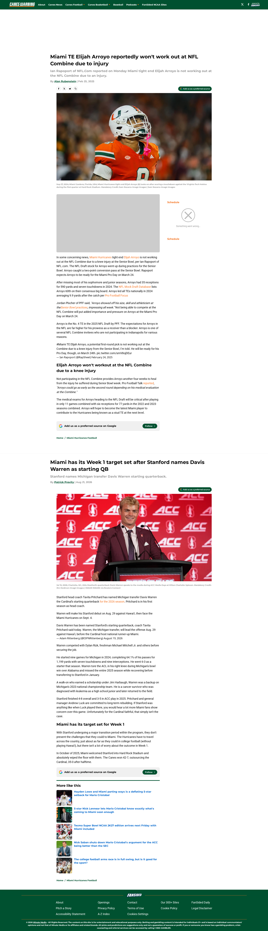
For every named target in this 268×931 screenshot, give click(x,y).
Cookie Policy (169, 908)
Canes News (55, 4)
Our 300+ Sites (170, 902)
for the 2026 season (112, 601)
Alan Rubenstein (65, 81)
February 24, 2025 (102, 357)
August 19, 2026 (113, 638)
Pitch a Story (63, 908)
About (41, 4)
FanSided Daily (200, 902)
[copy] (75, 88)
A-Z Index (104, 914)
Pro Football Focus (116, 295)
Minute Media (39, 922)
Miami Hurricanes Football (82, 438)
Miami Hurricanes (100, 257)
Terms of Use (135, 908)
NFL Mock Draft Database (135, 286)
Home (59, 438)
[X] (242, 4)
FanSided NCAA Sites (154, 4)
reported (148, 383)
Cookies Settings (137, 914)
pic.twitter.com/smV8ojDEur (114, 353)
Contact (132, 902)
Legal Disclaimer (201, 908)
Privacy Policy (106, 908)
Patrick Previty (64, 482)
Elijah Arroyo (131, 257)
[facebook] (248, 4)
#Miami (61, 344)
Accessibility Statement (70, 914)
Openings (104, 902)
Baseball (118, 4)
